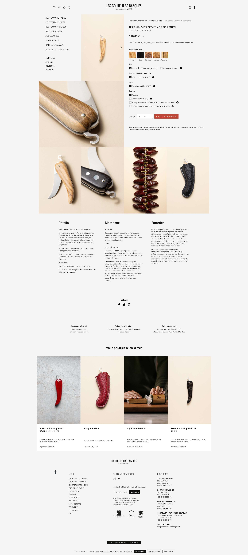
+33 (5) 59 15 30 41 (164, 497)
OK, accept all (140, 551)
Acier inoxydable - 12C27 (141, 86)
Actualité (74, 501)
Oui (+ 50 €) (146, 77)
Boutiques (74, 497)
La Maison (74, 491)
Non (133, 77)
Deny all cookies (154, 551)
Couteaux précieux (78, 485)
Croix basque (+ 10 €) (140, 99)
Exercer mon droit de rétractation (124, 543)
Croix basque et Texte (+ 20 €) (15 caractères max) (151, 106)
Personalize (168, 551)
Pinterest (129, 304)
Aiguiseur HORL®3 (136, 428)
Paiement (73, 507)
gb (59, 7)
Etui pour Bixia (91, 428)
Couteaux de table (78, 478)
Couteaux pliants (140, 30)
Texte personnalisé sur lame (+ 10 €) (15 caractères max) (153, 102)
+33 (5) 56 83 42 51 (164, 520)
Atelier (72, 494)
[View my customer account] (64, 7)
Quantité (132, 116)
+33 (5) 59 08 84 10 (164, 508)
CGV (71, 513)
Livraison (73, 510)
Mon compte (75, 504)
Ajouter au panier (166, 116)
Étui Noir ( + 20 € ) (149, 68)
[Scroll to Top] (57, 472)
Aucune (135, 95)
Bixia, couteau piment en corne (184, 429)
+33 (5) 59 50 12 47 (164, 485)
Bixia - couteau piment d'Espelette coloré (51, 429)
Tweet (124, 304)
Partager (119, 304)
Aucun (134, 68)
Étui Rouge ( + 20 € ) (170, 68)
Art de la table (76, 488)
